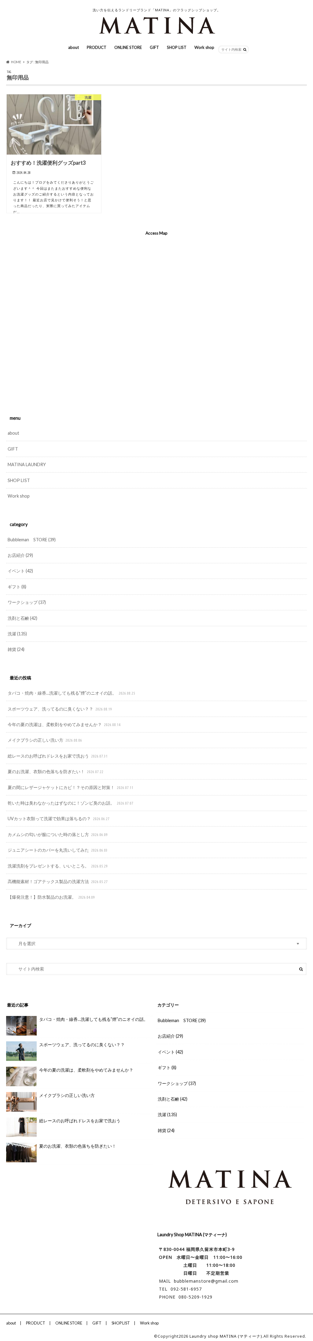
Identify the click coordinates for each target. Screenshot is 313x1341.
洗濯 (17, 633)
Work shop (204, 47)
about (73, 47)
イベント (20, 570)
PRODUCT (96, 47)
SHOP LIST (176, 47)
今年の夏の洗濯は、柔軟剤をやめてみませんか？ (64, 724)
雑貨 (16, 649)
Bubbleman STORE (32, 539)
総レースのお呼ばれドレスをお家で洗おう (58, 755)
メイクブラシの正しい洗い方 (45, 740)
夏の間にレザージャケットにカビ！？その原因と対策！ (70, 787)
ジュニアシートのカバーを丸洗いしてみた (58, 850)
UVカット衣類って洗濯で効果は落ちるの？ (58, 818)
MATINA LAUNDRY (27, 464)
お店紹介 (20, 555)
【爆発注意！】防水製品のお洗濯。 (51, 897)
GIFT (154, 47)
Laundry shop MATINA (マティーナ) (226, 1336)
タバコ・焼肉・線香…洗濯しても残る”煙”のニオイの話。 (71, 693)
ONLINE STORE (128, 47)
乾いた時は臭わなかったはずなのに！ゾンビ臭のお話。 (70, 803)
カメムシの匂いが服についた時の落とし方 (58, 834)
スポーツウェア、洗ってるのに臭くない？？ (60, 708)
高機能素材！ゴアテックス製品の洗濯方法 (58, 881)
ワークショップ (27, 602)
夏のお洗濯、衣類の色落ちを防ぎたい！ (55, 771)
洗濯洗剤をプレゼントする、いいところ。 (58, 865)
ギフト (17, 586)
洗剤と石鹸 (22, 618)
